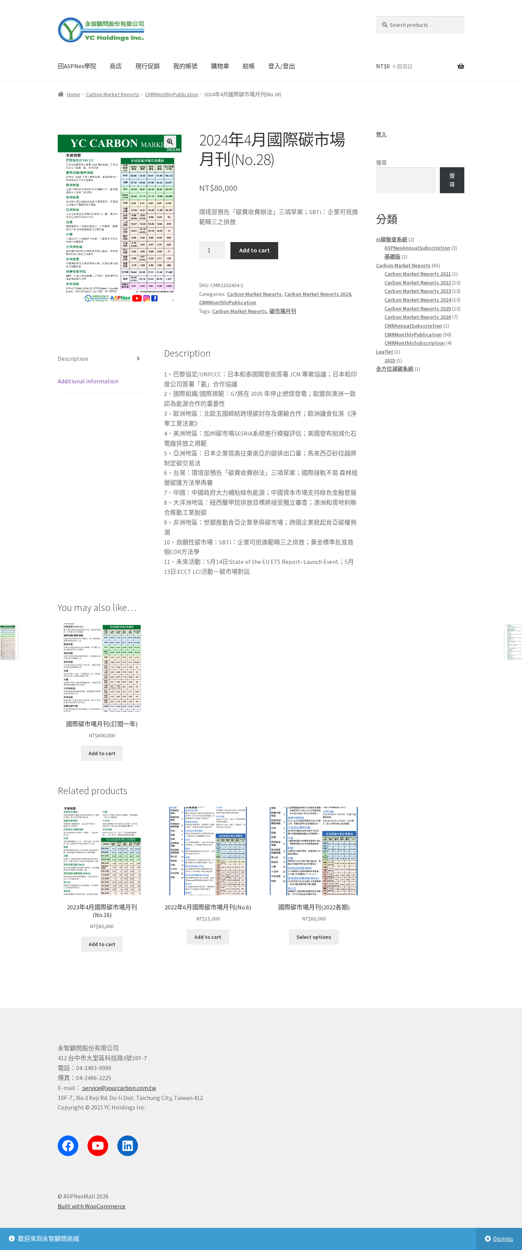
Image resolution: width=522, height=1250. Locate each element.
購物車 (220, 66)
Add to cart (254, 250)
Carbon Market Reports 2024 (317, 294)
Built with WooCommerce (91, 1206)
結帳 (249, 66)
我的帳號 (185, 66)
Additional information (88, 381)
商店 (116, 66)
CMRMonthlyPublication (171, 94)
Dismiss (503, 1238)
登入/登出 (281, 66)
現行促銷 (147, 66)
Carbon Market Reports (112, 94)
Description (73, 358)
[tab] (102, 359)
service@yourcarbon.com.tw (118, 1088)
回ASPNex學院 (77, 66)
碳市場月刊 (282, 311)
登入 (381, 134)
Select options (314, 936)
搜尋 (381, 162)
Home (73, 94)
